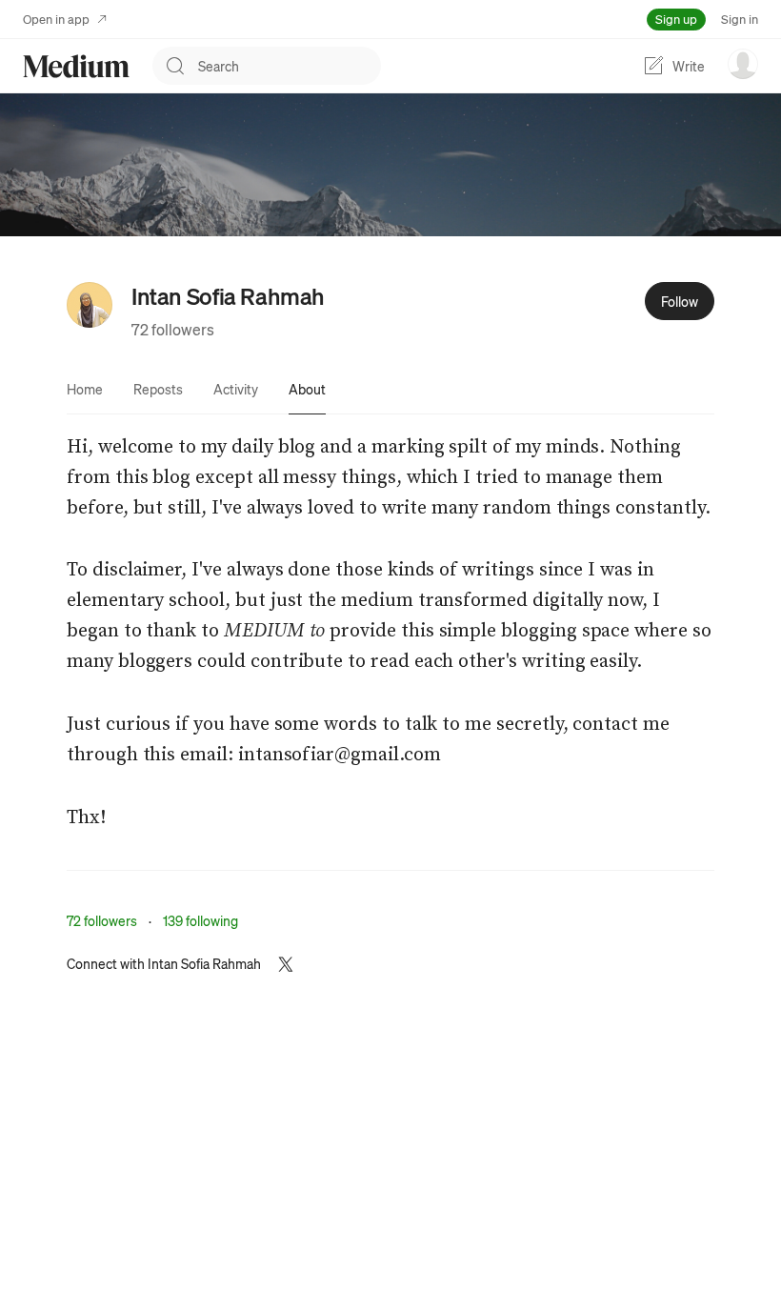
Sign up (676, 18)
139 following (200, 920)
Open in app (56, 18)
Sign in (739, 18)
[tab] (85, 388)
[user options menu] (743, 64)
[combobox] (289, 66)
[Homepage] (76, 66)
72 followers (172, 329)
